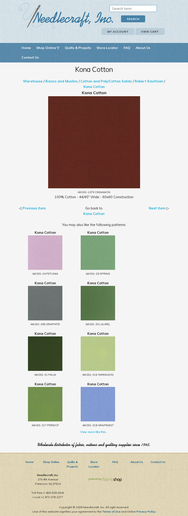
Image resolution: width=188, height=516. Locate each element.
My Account (118, 31)
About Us (143, 48)
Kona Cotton (94, 87)
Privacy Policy (146, 511)
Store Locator (107, 48)
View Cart (150, 31)
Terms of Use (111, 511)
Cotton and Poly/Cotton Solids (106, 81)
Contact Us (30, 57)
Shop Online (51, 462)
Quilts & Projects (78, 48)
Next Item (157, 208)
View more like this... (94, 432)
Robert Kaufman (149, 81)
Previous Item (34, 208)
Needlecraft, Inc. (66, 16)
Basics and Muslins (61, 81)
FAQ (127, 48)
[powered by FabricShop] (105, 479)
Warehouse (33, 81)
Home (26, 48)
